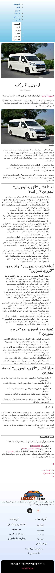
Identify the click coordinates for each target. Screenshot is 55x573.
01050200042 (36, 446)
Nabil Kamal (27, 568)
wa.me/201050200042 (31, 448)
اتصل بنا (17, 20)
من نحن (17, 17)
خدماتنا (17, 13)
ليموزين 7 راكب (48, 95)
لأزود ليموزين (18, 28)
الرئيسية (17, 4)
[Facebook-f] (38, 510)
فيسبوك (10, 451)
